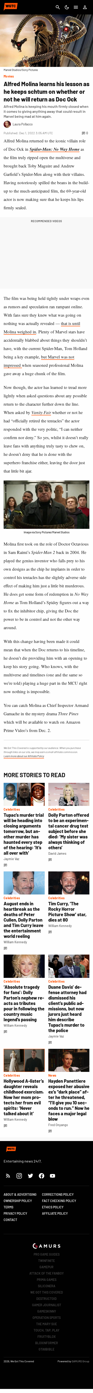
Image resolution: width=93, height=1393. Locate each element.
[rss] (8, 1175)
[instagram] (19, 1175)
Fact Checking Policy (59, 1201)
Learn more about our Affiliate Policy (24, 756)
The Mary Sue (46, 1324)
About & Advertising (20, 1194)
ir (49, 412)
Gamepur (46, 1267)
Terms (8, 1207)
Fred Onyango (58, 1125)
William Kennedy (15, 942)
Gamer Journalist (46, 1305)
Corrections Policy (58, 1194)
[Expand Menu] (75, 7)
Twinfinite (46, 1261)
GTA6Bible (46, 1349)
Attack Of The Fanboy (46, 1273)
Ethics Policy (52, 1207)
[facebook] (41, 1175)
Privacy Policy (15, 1213)
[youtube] (52, 1175)
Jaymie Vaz (11, 859)
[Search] (57, 7)
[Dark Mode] (66, 7)
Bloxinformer (46, 1343)
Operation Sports (47, 1318)
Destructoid (46, 1299)
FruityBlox (46, 1337)
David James (57, 853)
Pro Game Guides (47, 1254)
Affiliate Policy (55, 1213)
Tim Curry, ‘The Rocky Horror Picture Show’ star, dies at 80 (67, 911)
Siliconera (46, 1286)
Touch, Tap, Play (46, 1330)
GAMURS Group (80, 1361)
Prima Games (46, 1280)
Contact (10, 1220)
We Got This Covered (46, 1292)
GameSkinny (46, 1311)
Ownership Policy (18, 1201)
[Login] (84, 7)
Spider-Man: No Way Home (54, 149)
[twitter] (30, 1175)
